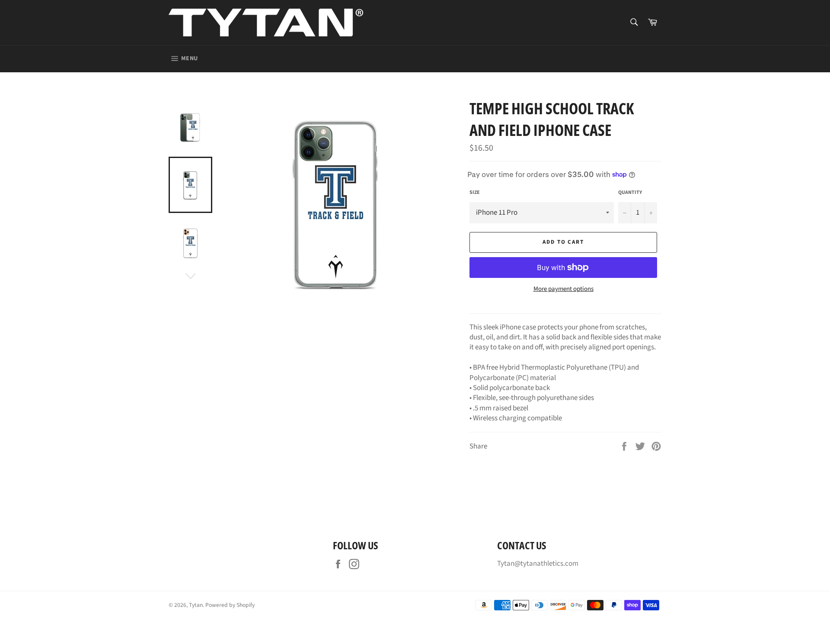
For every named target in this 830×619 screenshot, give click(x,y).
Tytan (196, 605)
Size (474, 192)
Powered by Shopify (230, 605)
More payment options (563, 289)
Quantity (630, 192)
